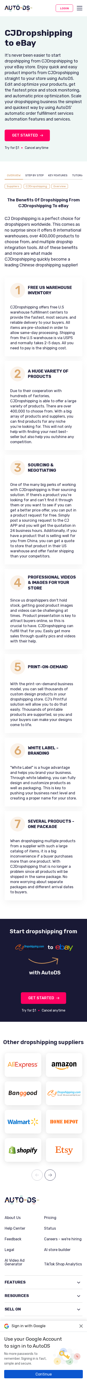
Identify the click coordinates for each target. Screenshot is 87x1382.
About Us (13, 1218)
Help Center (15, 1228)
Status (50, 1228)
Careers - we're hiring (63, 1239)
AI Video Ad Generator (15, 1262)
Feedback (13, 1239)
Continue (43, 1374)
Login (64, 8)
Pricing (50, 1218)
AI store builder (57, 1250)
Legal (9, 1250)
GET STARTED (25, 135)
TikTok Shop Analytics (63, 1264)
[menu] (79, 8)
